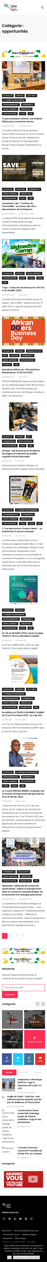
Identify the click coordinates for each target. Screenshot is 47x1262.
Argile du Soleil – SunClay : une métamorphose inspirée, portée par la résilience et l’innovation (24, 1099)
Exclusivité (23, 872)
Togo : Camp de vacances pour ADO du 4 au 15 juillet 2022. (23, 289)
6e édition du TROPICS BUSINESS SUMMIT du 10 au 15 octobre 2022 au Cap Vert (23, 714)
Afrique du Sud (34, 351)
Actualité (7, 96)
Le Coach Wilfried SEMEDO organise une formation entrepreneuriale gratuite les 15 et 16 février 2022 (23, 793)
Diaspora (20, 189)
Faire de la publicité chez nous (26, 1231)
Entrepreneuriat (10, 105)
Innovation (26, 109)
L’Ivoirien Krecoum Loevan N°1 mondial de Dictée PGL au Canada (30, 1150)
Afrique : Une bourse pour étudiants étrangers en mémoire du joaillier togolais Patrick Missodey (21, 453)
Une (30, 114)
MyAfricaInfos (25, 1126)
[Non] (43, 1252)
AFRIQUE (19, 96)
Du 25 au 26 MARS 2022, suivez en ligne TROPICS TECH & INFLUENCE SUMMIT (22, 635)
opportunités (9, 114)
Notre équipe (20, 1238)
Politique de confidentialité (26, 1257)
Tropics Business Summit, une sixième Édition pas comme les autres (22, 120)
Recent (9, 1072)
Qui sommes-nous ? (11, 1234)
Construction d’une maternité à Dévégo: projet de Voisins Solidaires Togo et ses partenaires (29, 1116)
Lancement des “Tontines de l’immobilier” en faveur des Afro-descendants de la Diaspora (19, 206)
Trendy (37, 1072)
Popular (23, 1072)
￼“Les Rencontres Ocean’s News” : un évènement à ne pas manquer (22, 530)
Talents (7, 365)
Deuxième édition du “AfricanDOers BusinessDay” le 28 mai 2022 (21, 371)
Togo (31, 278)
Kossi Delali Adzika (27, 1092)
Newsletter (7, 1238)
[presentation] (38, 1004)
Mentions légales (30, 1234)
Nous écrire (6, 1231)
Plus (22, 114)
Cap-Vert (31, 96)
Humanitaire (8, 441)
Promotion (25, 707)
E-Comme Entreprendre (13, 100)
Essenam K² (24, 1158)
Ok (9, 1257)
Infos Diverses (10, 109)
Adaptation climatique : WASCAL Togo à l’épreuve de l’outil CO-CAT (30, 1084)
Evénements (28, 105)
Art (5, 355)
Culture (14, 355)
